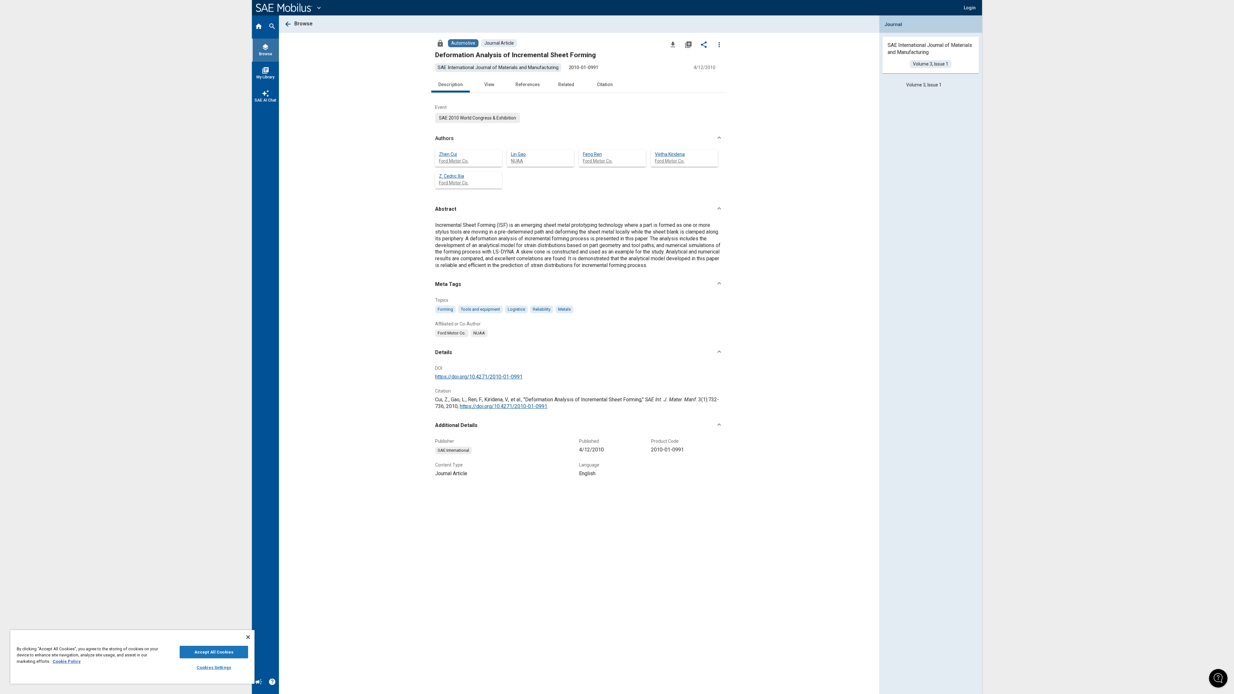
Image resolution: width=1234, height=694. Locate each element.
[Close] (248, 637)
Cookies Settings (214, 667)
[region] (132, 657)
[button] (579, 138)
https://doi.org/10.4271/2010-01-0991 (479, 377)
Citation (605, 84)
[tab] (258, 27)
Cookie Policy (67, 661)
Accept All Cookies (213, 652)
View (489, 84)
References (527, 84)
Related (566, 84)
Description (450, 84)
